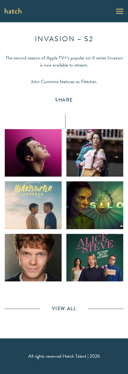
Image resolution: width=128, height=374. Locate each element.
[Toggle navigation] (119, 10)
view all (64, 308)
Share (64, 99)
